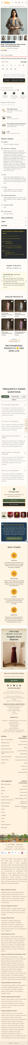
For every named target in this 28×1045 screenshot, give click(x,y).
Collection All (6, 6)
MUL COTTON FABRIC (7, 941)
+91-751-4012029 (18, 247)
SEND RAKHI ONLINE (18, 892)
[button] (2, 2)
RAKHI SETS (23, 896)
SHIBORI (15, 926)
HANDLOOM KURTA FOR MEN (15, 1025)
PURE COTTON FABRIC (19, 938)
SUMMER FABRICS (6, 908)
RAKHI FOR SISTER (15, 900)
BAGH (12, 928)
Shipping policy (9, 849)
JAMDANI (18, 922)
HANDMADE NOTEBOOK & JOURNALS (11, 1034)
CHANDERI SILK (19, 924)
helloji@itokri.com (9, 252)
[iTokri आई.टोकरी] (7, 2)
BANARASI (8, 930)
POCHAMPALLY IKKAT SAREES (14, 991)
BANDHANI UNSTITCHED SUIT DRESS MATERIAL (14, 977)
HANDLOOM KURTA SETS (8, 1015)
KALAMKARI (4, 920)
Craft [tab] (24, 396)
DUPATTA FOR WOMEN (7, 999)
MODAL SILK (4, 926)
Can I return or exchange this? (10, 421)
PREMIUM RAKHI (15, 894)
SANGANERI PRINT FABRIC (8, 947)
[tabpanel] (14, 654)
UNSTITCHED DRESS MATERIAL (9, 957)
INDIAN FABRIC (5, 936)
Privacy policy (9, 846)
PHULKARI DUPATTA (7, 1001)
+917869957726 (8, 243)
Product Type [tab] (15, 396)
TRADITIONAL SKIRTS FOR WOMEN (10, 1036)
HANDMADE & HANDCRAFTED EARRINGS (12, 1029)
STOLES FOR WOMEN (20, 999)
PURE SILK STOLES (6, 1007)
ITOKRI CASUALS (10, 102)
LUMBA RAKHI (15, 898)
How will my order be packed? (10, 470)
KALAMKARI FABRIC (19, 945)
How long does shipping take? (10, 404)
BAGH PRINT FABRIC (6, 938)
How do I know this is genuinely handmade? (11, 453)
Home (2, 6)
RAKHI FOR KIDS (6, 898)
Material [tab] (14, 399)
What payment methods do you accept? (11, 436)
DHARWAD (4, 924)
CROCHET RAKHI (5, 894)
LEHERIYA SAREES (6, 993)
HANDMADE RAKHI (6, 892)
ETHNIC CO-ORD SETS (15, 1017)
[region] (14, 281)
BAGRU (8, 928)
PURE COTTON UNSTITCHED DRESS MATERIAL (14, 979)
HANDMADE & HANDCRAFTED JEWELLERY (12, 1027)
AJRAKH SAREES (21, 985)
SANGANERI (11, 922)
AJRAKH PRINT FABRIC (16, 936)
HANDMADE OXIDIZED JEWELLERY (10, 1031)
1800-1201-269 (12, 723)
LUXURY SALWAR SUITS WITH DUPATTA (11, 1013)
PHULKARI (11, 924)
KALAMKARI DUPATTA (13, 1003)
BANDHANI (17, 920)
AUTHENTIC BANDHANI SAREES (9, 987)
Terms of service (19, 846)
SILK (16, 928)
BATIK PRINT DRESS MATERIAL (16, 967)
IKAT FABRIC (9, 945)
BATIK (10, 926)
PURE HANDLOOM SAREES (8, 985)
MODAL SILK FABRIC (11, 949)
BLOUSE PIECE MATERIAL (19, 1038)
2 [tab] (13, 668)
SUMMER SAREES (16, 908)
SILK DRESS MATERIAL (18, 975)
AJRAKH (11, 920)
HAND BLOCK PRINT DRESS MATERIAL (11, 969)
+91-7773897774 (9, 247)
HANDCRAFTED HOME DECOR (9, 1019)
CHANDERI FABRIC (19, 941)
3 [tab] (14, 668)
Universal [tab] (5, 396)
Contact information (19, 849)
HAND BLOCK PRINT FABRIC (8, 943)
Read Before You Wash (14, 538)
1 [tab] (12, 668)
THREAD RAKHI (15, 896)
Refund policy (19, 844)
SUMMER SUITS (15, 910)
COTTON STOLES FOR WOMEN (15, 1005)
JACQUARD (4, 922)
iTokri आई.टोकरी (10, 844)
